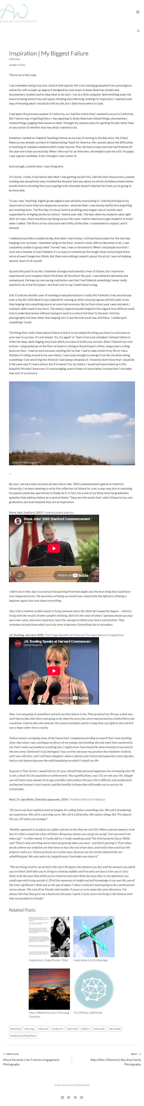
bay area (43, 1028)
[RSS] (82, 1097)
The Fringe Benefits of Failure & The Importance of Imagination (84, 635)
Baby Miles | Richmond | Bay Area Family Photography (116, 1059)
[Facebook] (69, 1097)
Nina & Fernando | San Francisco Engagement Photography (31, 1059)
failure (86, 1028)
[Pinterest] (75, 1097)
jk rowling (115, 1028)
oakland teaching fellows (23, 1035)
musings (30, 1028)
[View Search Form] (138, 31)
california (57, 1028)
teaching (15, 1028)
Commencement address (59, 512)
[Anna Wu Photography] (19, 13)
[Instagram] (62, 1097)
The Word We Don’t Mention (87, 799)
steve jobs (99, 1028)
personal (14, 59)
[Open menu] (139, 11)
